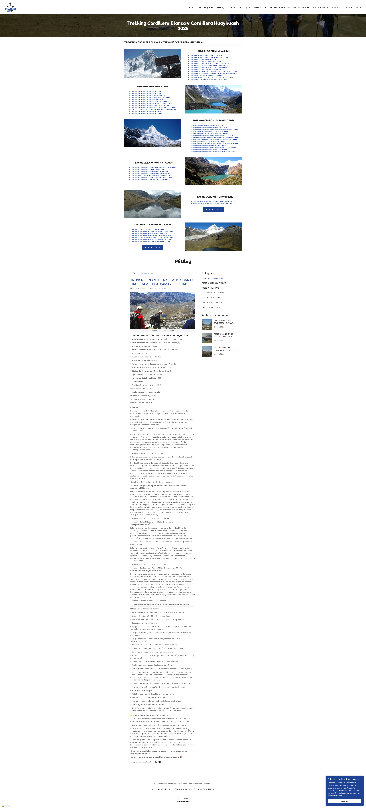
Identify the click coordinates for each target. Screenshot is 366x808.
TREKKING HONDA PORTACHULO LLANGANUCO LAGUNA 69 (152, 237)
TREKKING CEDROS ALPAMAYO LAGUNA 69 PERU (208, 145)
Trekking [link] (220, 7)
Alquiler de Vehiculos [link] (280, 7)
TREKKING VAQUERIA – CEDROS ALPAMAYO (206, 125)
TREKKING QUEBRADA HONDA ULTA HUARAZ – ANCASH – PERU (153, 233)
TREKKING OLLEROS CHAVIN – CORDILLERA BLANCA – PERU (214, 201)
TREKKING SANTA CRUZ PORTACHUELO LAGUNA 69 (209, 68)
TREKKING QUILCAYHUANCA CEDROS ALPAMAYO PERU (151, 179)
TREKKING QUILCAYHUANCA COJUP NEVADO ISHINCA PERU (152, 173)
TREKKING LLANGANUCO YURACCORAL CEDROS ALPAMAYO (212, 78)
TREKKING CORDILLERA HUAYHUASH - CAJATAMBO (150, 95)
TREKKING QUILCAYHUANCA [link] (213, 302)
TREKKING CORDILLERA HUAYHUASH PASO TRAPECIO (150, 99)
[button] (358, 7)
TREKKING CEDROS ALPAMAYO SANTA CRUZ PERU (209, 133)
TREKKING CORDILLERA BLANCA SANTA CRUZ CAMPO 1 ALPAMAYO (213, 72)
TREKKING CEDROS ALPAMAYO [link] (214, 283)
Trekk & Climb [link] (260, 7)
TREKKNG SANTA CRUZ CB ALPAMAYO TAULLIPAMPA (209, 66)
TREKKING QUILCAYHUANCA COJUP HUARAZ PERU (149, 171)
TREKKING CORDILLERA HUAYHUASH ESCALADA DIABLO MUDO (153, 107)
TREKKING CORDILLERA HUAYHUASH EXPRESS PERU (149, 101)
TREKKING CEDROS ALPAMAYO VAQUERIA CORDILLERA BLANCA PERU (214, 74)
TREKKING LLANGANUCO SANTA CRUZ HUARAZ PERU (209, 58)
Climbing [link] (231, 7)
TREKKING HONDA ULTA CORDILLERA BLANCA (148, 229)
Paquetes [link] (208, 7)
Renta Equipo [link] (245, 7)
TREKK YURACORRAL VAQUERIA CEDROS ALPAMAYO (209, 131)
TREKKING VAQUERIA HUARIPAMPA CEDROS (206, 76)
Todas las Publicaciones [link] (212, 278)
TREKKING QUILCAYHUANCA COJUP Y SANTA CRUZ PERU (151, 177)
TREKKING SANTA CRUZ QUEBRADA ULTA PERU (207, 70)
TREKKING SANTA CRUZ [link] (211, 307)
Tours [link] (198, 7)
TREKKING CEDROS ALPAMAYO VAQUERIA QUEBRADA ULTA (211, 135)
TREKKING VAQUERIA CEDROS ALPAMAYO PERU (208, 141)
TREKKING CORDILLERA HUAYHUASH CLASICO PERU (150, 105)
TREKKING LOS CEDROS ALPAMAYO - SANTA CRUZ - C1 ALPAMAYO (214, 143)
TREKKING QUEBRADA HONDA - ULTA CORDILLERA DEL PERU (152, 231)
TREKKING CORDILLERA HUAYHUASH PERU (146, 91)
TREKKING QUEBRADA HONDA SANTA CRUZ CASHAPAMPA (152, 235)
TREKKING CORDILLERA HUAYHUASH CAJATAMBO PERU (151, 97)
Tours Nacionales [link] (320, 7)
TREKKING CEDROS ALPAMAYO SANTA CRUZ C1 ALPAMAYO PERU (213, 151)
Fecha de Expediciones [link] (205, 789)
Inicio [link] (190, 7)
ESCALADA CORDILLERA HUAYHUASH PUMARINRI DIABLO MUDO (153, 109)
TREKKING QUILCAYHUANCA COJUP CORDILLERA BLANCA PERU (153, 167)
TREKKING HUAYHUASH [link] (211, 288)
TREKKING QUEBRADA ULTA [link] (212, 297)
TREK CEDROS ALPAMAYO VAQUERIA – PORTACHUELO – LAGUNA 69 (214, 137)
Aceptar (344, 801)
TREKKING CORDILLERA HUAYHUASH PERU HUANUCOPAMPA (152, 103)
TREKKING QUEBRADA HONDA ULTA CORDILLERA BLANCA (151, 239)
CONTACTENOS (213, 209)
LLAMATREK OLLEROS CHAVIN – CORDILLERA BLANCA (212, 203)
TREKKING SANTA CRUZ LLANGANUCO (204, 60)
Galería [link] (188, 789)
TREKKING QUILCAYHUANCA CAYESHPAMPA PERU (149, 169)
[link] (10, 7)
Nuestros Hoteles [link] (301, 7)
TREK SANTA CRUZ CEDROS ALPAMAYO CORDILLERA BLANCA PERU (214, 139)
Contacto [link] (348, 7)
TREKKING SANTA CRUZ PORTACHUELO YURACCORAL (209, 64)
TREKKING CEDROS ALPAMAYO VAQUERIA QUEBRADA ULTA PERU (213, 147)
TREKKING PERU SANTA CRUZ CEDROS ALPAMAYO (208, 80)
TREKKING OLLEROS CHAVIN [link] (213, 293)
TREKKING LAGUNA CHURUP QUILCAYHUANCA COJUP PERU (152, 175)
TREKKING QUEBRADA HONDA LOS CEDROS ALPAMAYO (151, 241)
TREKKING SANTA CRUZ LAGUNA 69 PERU (205, 62)
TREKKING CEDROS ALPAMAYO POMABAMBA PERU (208, 127)
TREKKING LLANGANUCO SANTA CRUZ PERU (206, 56)
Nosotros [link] (336, 7)
